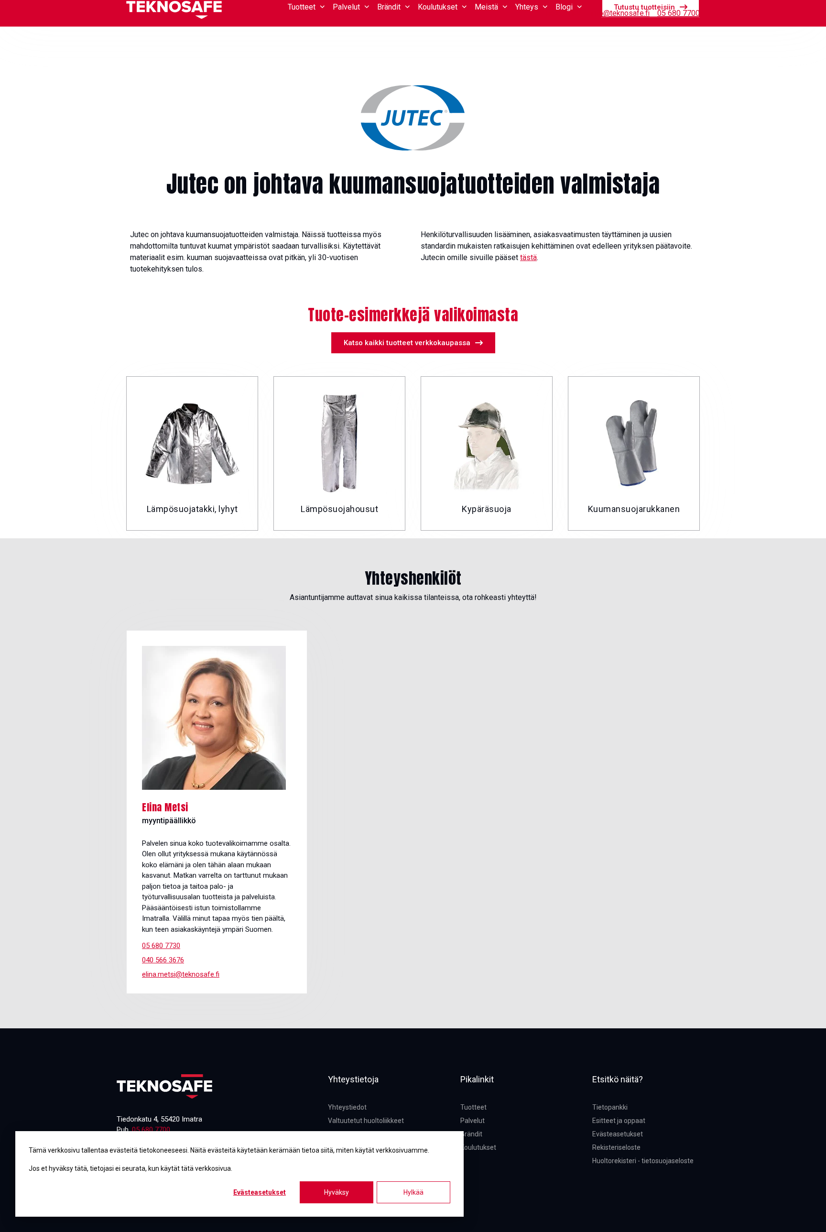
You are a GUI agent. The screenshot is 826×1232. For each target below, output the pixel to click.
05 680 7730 (161, 945)
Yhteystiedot (347, 1107)
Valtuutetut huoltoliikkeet (366, 1120)
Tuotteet (473, 1107)
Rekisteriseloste (616, 1147)
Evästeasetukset (259, 1192)
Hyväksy (336, 1192)
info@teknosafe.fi (620, 13)
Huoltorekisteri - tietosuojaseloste (643, 1161)
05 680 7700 (678, 13)
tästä (528, 257)
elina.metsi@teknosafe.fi (180, 974)
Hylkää (413, 1192)
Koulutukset (478, 1147)
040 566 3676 (163, 960)
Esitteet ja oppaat (618, 1120)
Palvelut (472, 1120)
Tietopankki (563, 13)
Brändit (471, 1134)
